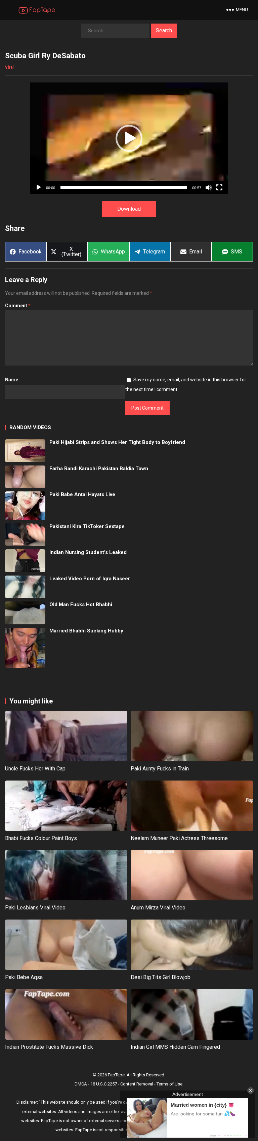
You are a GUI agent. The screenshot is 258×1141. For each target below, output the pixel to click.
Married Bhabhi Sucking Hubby (86, 631)
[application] (129, 138)
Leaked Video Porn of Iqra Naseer (89, 579)
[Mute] (208, 187)
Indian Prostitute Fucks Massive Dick (49, 1047)
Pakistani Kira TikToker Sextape (87, 526)
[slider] (123, 187)
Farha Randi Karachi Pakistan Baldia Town (98, 468)
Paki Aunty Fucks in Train (160, 768)
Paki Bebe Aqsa (24, 977)
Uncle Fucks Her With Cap (35, 768)
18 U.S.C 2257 (103, 1083)
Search (164, 30)
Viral (9, 67)
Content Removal (136, 1083)
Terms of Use (169, 1083)
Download (129, 209)
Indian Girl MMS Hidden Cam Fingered (175, 1047)
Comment (18, 305)
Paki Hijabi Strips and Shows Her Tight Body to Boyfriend (117, 442)
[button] (129, 138)
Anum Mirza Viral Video (158, 907)
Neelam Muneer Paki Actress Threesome (179, 838)
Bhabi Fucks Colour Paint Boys (41, 838)
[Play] (38, 187)
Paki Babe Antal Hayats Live (82, 494)
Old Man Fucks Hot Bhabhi (80, 604)
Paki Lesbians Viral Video (35, 907)
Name (11, 379)
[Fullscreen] (219, 187)
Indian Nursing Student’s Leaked (88, 552)
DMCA (81, 1083)
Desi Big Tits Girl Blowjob (160, 977)
